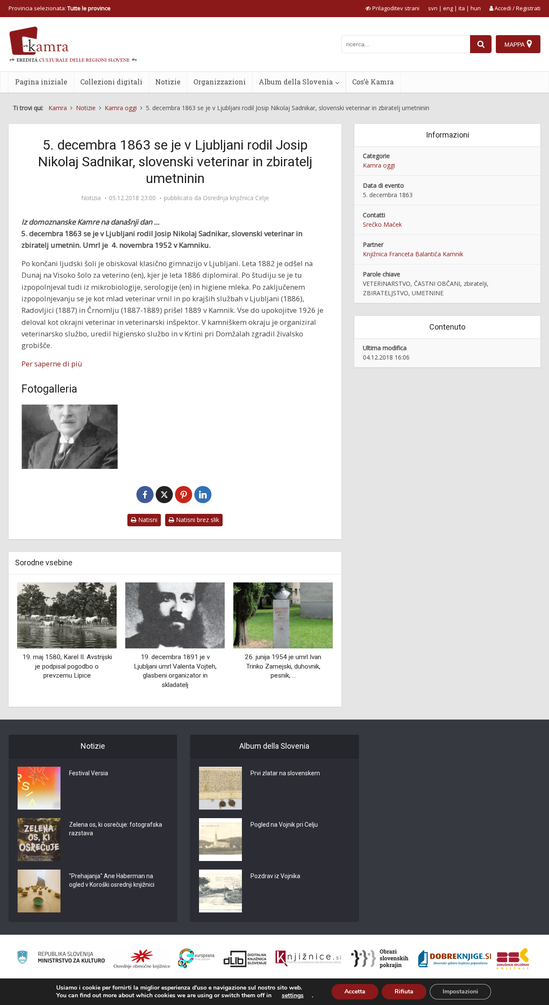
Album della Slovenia (296, 81)
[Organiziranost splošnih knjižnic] (142, 958)
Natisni (146, 520)
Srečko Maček (382, 224)
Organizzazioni (219, 81)
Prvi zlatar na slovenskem (285, 773)
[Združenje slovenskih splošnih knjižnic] (308, 958)
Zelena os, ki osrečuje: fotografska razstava (115, 829)
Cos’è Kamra (373, 81)
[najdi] (481, 44)
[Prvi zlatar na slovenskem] (220, 788)
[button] (311, 641)
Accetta (354, 991)
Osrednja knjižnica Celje (236, 198)
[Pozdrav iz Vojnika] (220, 891)
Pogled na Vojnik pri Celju (284, 824)
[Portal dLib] (245, 958)
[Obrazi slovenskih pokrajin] (380, 958)
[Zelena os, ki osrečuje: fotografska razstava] (39, 839)
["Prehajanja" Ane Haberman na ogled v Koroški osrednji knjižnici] (39, 891)
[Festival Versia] (39, 788)
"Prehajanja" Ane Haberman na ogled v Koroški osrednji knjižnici (111, 880)
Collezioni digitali (111, 81)
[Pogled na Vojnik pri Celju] (220, 839)
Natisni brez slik (196, 520)
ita (462, 8)
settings (293, 995)
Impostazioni (460, 991)
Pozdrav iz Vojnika (275, 876)
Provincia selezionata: (60, 8)
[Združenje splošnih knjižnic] (513, 958)
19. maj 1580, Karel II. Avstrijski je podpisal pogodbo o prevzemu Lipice (67, 666)
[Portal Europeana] (196, 958)
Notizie (168, 81)
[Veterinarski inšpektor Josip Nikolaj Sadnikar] (69, 437)
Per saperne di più (51, 364)
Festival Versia (88, 773)
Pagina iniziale (41, 81)
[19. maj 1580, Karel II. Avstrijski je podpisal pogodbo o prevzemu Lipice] (67, 615)
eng (448, 8)
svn (432, 8)
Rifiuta (404, 991)
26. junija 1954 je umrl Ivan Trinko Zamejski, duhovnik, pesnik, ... (283, 666)
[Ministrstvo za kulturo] (60, 958)
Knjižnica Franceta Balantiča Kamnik (413, 254)
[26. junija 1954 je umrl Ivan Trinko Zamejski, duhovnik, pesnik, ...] (283, 615)
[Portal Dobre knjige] (454, 958)
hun (476, 8)
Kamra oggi (379, 165)
